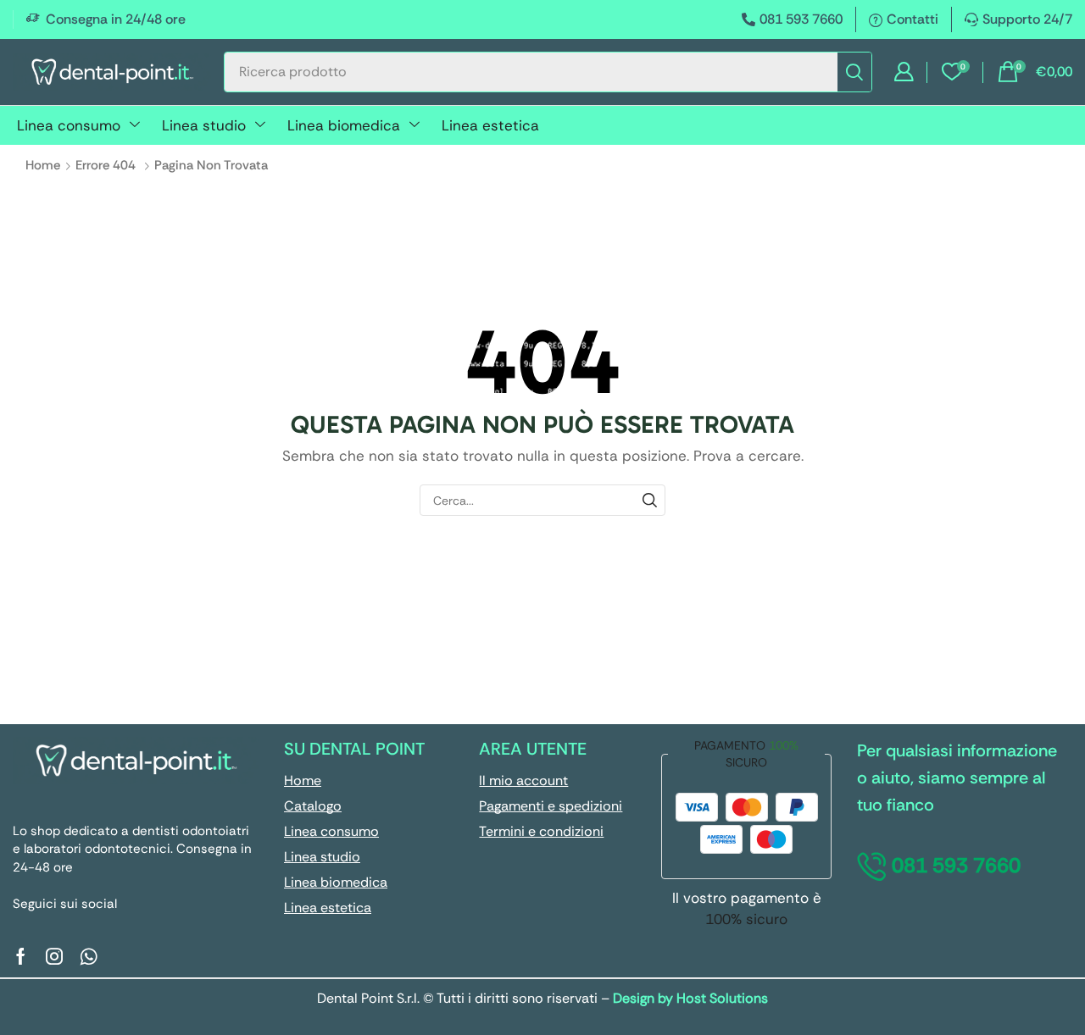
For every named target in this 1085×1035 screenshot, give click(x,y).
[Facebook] (21, 956)
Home (42, 165)
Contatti (912, 19)
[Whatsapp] (88, 956)
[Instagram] (54, 956)
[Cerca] (854, 72)
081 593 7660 (801, 19)
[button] (903, 72)
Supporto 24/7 (1027, 19)
